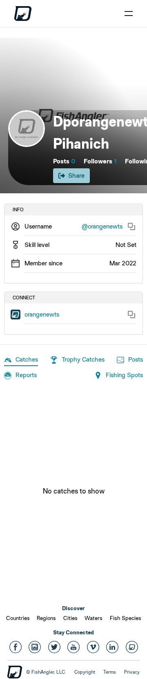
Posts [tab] (135, 359)
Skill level (36, 244)
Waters (93, 618)
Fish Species (125, 618)
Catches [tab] (27, 359)
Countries (18, 618)
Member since (43, 263)
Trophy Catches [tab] (83, 359)
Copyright (84, 672)
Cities (70, 618)
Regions (46, 618)
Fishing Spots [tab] (124, 375)
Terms (109, 672)
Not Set (126, 244)
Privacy (132, 672)
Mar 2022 (122, 263)
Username (38, 226)
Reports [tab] (26, 375)
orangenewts (41, 314)
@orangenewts (102, 226)
